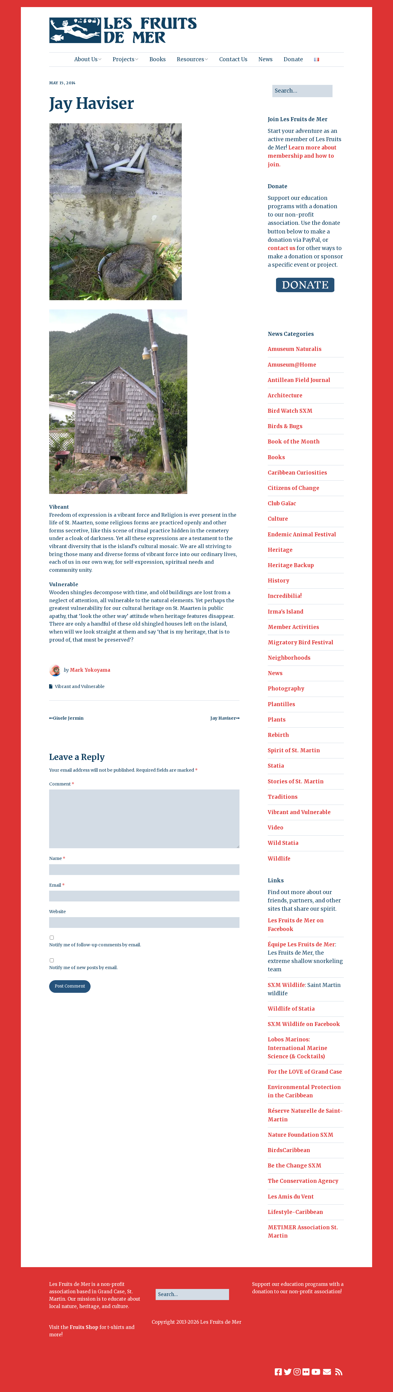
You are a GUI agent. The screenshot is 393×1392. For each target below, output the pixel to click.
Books (158, 59)
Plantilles (281, 704)
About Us (86, 59)
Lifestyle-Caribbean (295, 1212)
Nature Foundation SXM (300, 1134)
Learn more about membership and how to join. (302, 156)
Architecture (285, 395)
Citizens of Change (293, 488)
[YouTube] (315, 1372)
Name (57, 858)
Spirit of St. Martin (294, 750)
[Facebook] (278, 1372)
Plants (277, 719)
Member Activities (293, 627)
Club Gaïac (282, 503)
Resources (190, 59)
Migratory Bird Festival (300, 642)
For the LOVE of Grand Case (305, 1071)
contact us (281, 248)
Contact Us (233, 59)
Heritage (280, 550)
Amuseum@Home (292, 364)
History (278, 580)
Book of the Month (294, 441)
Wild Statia (283, 843)
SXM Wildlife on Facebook (304, 1024)
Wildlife (279, 858)
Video (275, 827)
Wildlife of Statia (291, 1008)
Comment (61, 784)
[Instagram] (297, 1372)
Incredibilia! (285, 596)
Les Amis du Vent (291, 1196)
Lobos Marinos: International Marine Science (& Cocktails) (297, 1048)
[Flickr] (305, 1372)
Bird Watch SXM (290, 411)
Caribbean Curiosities (297, 472)
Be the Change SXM (294, 1165)
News (266, 59)
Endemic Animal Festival (302, 534)
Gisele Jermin (68, 718)
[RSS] (339, 1372)
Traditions (283, 796)
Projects (123, 59)
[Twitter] (288, 1372)
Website (57, 911)
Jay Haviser (223, 718)
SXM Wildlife (286, 985)
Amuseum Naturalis (294, 349)
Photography (286, 688)
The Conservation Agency (303, 1181)
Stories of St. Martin (296, 781)
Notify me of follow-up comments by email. (95, 945)
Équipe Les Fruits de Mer (301, 944)
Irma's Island (285, 611)
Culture (278, 518)
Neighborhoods (289, 657)
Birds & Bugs (285, 426)
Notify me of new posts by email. (83, 967)
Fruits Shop (84, 1327)
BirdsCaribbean (289, 1150)
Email (57, 885)
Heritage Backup (291, 565)
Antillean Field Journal (299, 380)
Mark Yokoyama (90, 670)
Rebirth (278, 735)
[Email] (327, 1372)
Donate (293, 59)
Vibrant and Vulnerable (79, 686)
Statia (276, 765)
